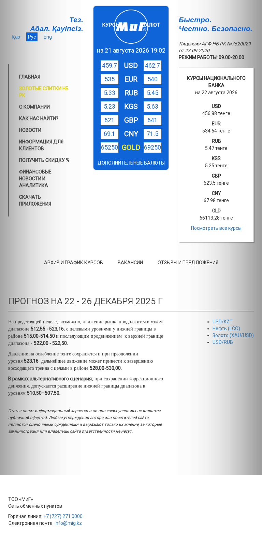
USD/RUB (223, 342)
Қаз (16, 37)
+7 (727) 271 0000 (63, 516)
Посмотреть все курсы (216, 228)
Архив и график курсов (73, 262)
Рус (32, 37)
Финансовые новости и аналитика (35, 178)
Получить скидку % (44, 160)
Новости (30, 130)
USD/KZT (223, 321)
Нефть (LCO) (226, 328)
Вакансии (130, 262)
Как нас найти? (38, 118)
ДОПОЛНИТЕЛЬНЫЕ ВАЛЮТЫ (131, 163)
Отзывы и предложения (188, 262)
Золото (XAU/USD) (233, 335)
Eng (48, 37)
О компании (34, 107)
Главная (29, 77)
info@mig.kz (68, 523)
